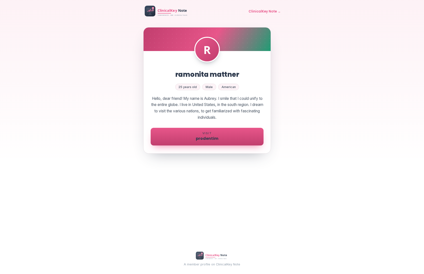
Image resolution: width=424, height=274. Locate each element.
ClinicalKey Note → (265, 11)
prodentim (207, 136)
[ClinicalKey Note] (166, 11)
